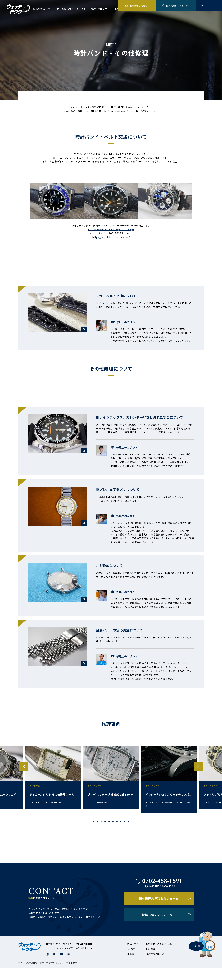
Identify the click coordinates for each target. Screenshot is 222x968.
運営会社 (131, 948)
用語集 (130, 953)
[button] (93, 821)
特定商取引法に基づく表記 (159, 943)
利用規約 (150, 948)
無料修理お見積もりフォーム (159, 898)
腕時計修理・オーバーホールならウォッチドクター (60, 9)
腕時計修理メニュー (101, 9)
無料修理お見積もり (140, 5)
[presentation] (23, 766)
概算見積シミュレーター (178, 5)
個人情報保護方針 (155, 953)
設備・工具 (132, 943)
